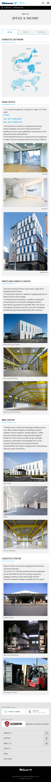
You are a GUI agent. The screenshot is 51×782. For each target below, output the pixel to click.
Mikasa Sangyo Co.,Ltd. (9, 3)
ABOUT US (8, 7)
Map (7, 115)
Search (43, 3)
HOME (2, 8)
